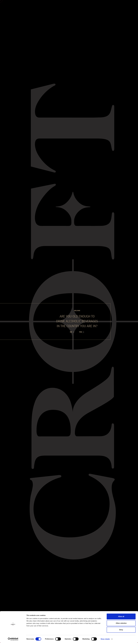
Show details (105, 639)
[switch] (58, 639)
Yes (80, 332)
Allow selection (121, 623)
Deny (121, 630)
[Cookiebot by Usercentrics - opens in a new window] (13, 639)
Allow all (121, 616)
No (71, 332)
